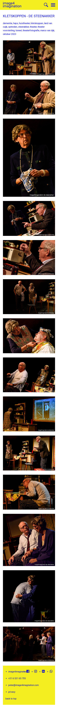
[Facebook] (27, 671)
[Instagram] (35, 671)
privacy (11, 692)
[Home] (12, 5)
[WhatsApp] (51, 671)
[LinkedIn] (43, 671)
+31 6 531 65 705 (17, 678)
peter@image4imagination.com (23, 685)
